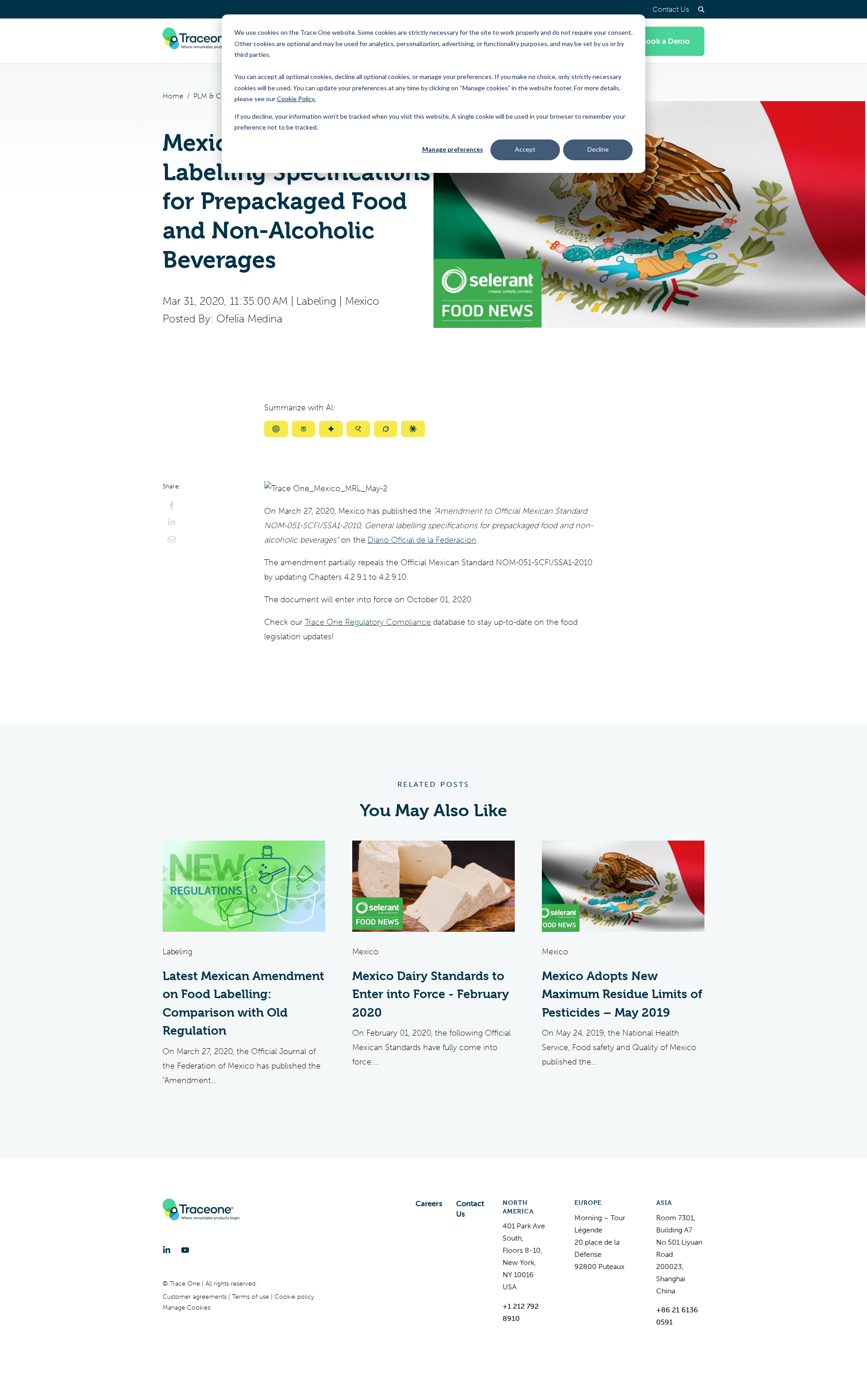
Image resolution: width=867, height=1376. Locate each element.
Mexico (362, 301)
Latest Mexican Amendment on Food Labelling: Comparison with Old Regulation (243, 1003)
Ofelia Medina (249, 318)
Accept (525, 149)
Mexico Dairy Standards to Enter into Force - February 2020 (430, 994)
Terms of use (251, 1297)
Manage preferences (452, 149)
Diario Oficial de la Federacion (422, 540)
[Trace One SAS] (201, 41)
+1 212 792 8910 (521, 1312)
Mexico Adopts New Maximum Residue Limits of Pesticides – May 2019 (622, 994)
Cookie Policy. (296, 98)
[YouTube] (185, 1250)
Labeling (316, 301)
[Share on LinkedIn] (172, 522)
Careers (429, 1203)
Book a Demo (665, 41)
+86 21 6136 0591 (677, 1316)
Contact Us (671, 9)
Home (173, 96)
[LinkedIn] (167, 1250)
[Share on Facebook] (172, 505)
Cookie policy (294, 1297)
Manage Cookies (186, 1307)
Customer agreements (195, 1297)
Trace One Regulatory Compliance (368, 622)
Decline (598, 149)
